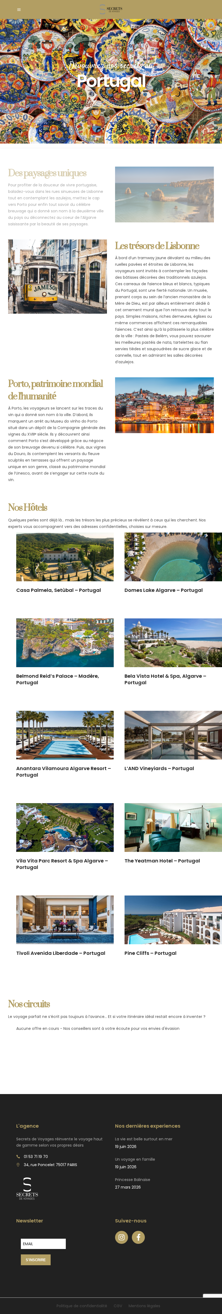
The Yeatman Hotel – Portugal (162, 860)
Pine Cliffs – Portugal (151, 953)
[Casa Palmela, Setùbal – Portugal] (65, 557)
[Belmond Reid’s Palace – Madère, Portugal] (65, 642)
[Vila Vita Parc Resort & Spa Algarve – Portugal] (65, 827)
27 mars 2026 (128, 1187)
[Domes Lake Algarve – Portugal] (173, 557)
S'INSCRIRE (36, 1260)
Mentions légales (144, 1306)
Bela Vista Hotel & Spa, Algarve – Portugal (165, 679)
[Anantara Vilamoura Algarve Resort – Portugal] (65, 735)
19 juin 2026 (125, 1146)
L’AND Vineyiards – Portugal (159, 768)
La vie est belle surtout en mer (143, 1139)
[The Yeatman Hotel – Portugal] (173, 827)
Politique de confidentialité (82, 1306)
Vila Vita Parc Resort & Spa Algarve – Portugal (62, 864)
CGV (118, 1306)
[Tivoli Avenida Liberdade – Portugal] (65, 920)
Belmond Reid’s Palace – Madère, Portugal (57, 679)
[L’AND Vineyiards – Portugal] (173, 735)
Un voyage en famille (135, 1159)
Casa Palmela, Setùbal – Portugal (58, 590)
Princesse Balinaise (132, 1179)
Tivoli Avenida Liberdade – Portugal (60, 953)
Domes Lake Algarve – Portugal (164, 590)
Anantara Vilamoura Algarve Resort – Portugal (63, 771)
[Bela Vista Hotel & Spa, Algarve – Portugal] (173, 642)
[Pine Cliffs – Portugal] (173, 920)
